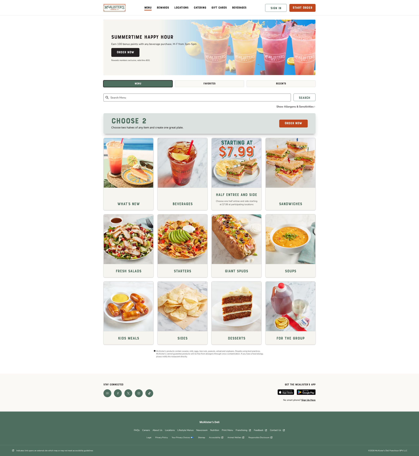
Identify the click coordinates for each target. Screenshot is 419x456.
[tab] (137, 83)
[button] (276, 8)
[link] (114, 8)
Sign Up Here (308, 400)
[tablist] (209, 83)
